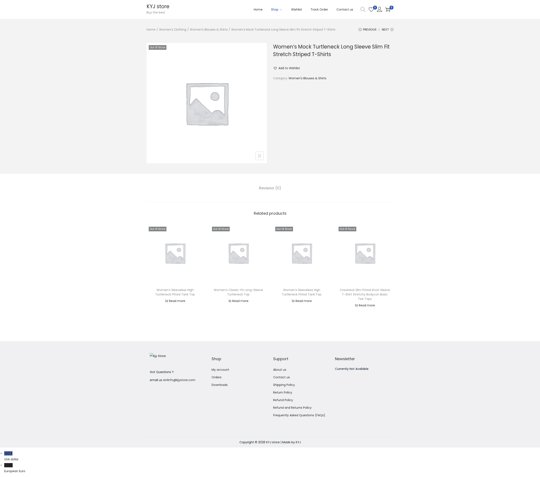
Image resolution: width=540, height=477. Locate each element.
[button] (286, 68)
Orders (216, 377)
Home (151, 29)
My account (220, 370)
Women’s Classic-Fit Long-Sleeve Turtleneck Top (238, 292)
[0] (371, 9)
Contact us (281, 377)
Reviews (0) (270, 188)
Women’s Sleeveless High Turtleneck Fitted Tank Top (175, 292)
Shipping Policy (284, 385)
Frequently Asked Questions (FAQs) (299, 415)
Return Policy (282, 392)
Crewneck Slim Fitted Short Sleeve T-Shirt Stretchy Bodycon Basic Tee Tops (365, 294)
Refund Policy (283, 400)
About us (279, 370)
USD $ (11, 456)
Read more (177, 301)
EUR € (14, 468)
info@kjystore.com (181, 380)
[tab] (270, 188)
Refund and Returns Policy (292, 408)
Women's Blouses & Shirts (209, 29)
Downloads (220, 385)
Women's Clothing (172, 29)
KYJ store (158, 6)
